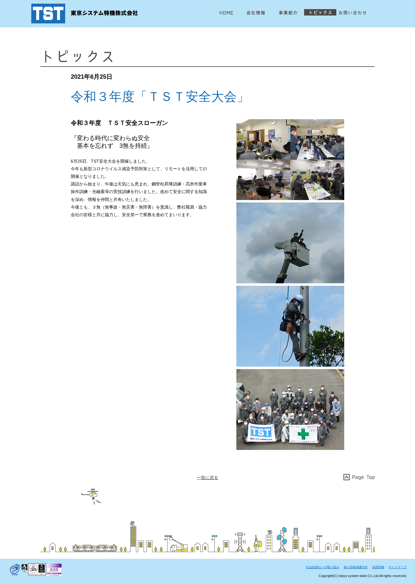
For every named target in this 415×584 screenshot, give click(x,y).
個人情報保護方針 (356, 567)
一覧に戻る (207, 477)
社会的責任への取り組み (322, 567)
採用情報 (378, 567)
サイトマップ (398, 567)
